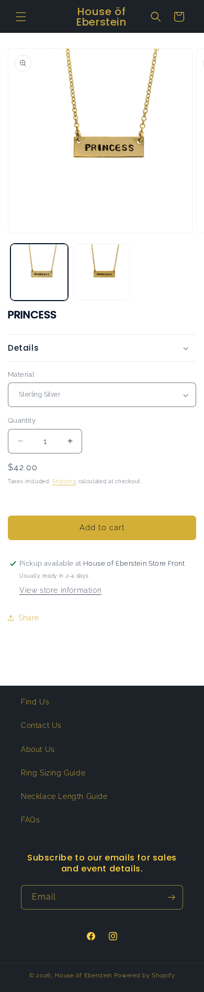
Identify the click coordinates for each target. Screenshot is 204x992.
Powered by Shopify (144, 975)
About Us (38, 749)
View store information (60, 590)
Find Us (35, 702)
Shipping (64, 481)
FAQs (30, 820)
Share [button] (28, 618)
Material (21, 374)
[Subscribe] (171, 897)
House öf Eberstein (83, 975)
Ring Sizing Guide (53, 773)
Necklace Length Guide (64, 796)
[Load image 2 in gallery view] (102, 272)
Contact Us (41, 725)
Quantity (22, 420)
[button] (20, 16)
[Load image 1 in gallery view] (39, 272)
